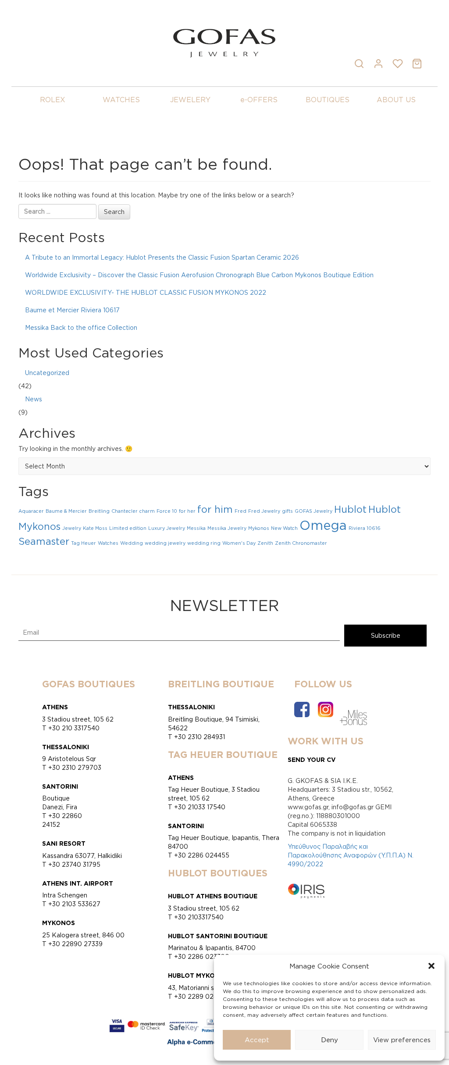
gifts (287, 511)
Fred (240, 511)
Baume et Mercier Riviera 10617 (72, 310)
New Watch (284, 528)
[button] (431, 965)
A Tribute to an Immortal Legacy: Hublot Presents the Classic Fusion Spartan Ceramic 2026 (162, 257)
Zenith (265, 543)
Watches (108, 543)
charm (147, 511)
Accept (257, 1040)
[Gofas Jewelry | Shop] (224, 42)
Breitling (99, 511)
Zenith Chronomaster (301, 543)
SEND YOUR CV (312, 759)
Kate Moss (95, 528)
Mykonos (258, 528)
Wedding (131, 543)
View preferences (402, 1040)
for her (187, 511)
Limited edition (127, 528)
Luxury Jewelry (166, 528)
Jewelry (71, 528)
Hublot (350, 509)
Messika (196, 528)
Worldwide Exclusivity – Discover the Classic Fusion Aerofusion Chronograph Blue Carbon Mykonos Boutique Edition (199, 275)
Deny (329, 1040)
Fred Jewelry (264, 511)
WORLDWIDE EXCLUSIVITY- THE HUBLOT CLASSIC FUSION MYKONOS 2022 (145, 292)
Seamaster (43, 541)
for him (215, 509)
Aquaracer (31, 511)
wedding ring (204, 543)
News (33, 399)
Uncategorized (47, 372)
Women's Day (239, 543)
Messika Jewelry (226, 528)
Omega (323, 525)
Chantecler (124, 511)
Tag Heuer (83, 543)
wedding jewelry (165, 543)
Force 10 (167, 511)
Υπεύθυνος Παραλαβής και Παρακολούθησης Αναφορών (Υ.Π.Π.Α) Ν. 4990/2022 (350, 855)
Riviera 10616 (365, 528)
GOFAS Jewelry (313, 511)
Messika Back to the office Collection (81, 327)
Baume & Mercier (66, 511)
